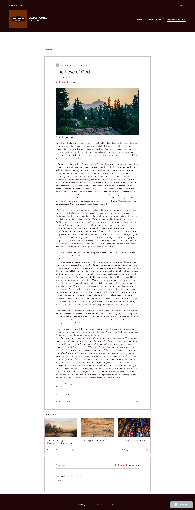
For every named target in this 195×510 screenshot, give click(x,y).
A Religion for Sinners (94, 440)
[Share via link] (73, 394)
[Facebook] (163, 19)
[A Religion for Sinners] (97, 427)
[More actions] (138, 65)
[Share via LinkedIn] (68, 394)
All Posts (48, 49)
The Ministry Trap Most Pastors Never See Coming (60, 441)
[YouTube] (160, 19)
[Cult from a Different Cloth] (134, 427)
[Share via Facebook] (57, 394)
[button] (148, 50)
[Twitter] (156, 19)
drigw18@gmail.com (16, 5)
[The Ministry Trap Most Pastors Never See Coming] (61, 427)
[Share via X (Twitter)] (62, 394)
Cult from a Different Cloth (133, 440)
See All (148, 414)
